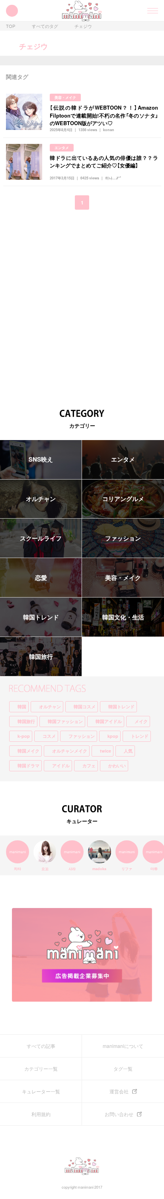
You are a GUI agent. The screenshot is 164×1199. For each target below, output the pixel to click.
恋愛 (41, 577)
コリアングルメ (123, 498)
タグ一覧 (123, 1068)
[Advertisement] (82, 304)
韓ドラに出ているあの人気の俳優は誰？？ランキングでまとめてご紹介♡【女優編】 (104, 161)
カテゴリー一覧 (41, 1068)
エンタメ (62, 147)
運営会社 (119, 1091)
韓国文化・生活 (123, 617)
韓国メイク (28, 750)
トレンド (139, 736)
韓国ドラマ (28, 765)
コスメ (49, 736)
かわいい (117, 765)
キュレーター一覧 (41, 1091)
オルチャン (41, 498)
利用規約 (41, 1114)
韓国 (22, 706)
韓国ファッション (65, 721)
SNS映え (41, 459)
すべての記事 (41, 1046)
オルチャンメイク (69, 750)
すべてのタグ (45, 26)
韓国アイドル (109, 721)
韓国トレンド (41, 617)
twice (105, 750)
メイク (141, 721)
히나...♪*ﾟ (113, 178)
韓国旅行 (41, 656)
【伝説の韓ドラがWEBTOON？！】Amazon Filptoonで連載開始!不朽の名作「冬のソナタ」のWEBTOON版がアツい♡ (104, 115)
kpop (112, 736)
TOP (10, 26)
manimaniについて (123, 1046)
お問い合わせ (119, 1114)
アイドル (61, 765)
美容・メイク (65, 97)
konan (108, 130)
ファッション (123, 538)
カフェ (89, 765)
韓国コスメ (85, 706)
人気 (128, 750)
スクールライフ (41, 538)
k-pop (24, 736)
